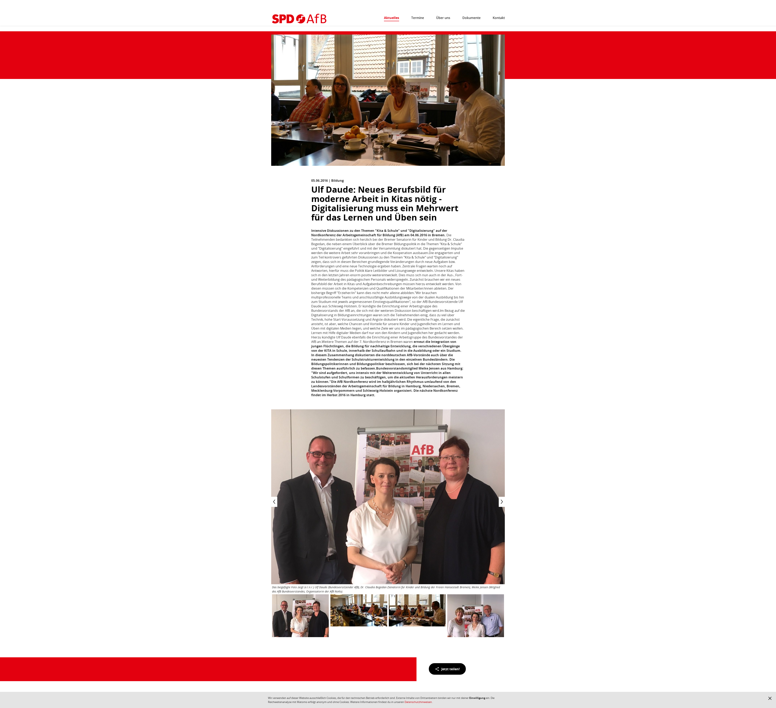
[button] (770, 698)
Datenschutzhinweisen (418, 702)
